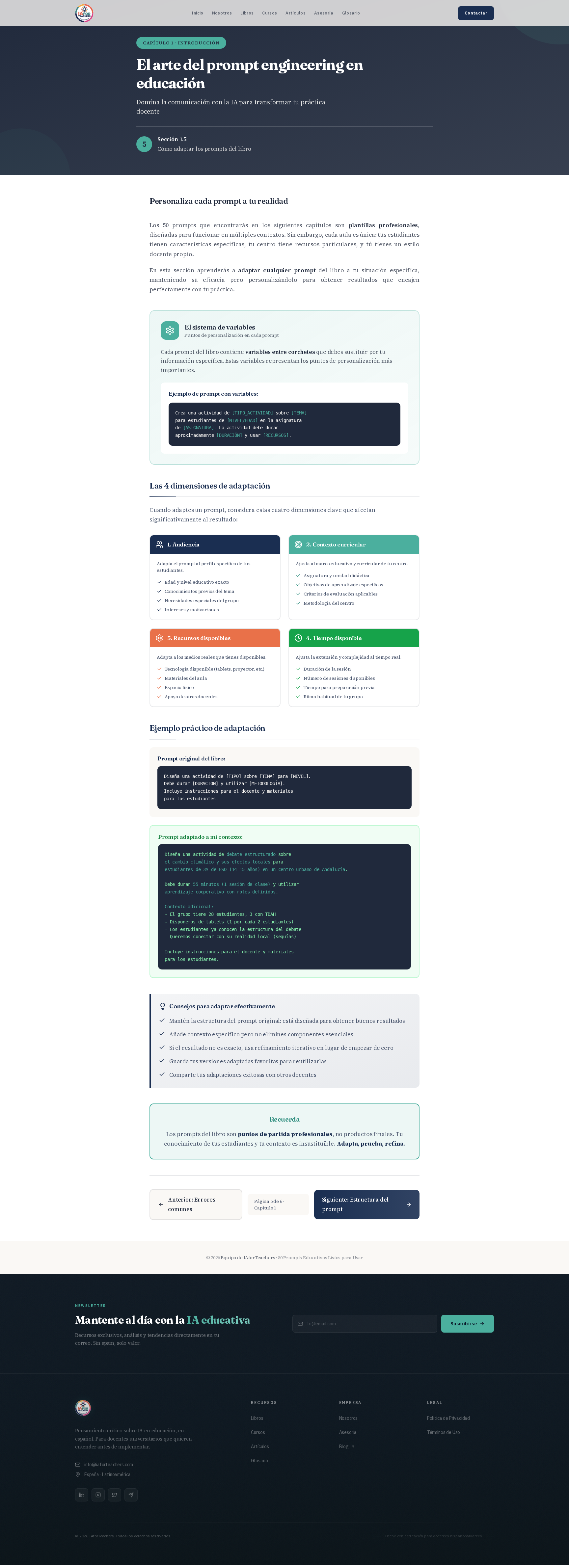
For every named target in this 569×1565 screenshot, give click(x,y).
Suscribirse (463, 1324)
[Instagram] (98, 1494)
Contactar (476, 13)
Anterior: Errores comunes (191, 1204)
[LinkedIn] (81, 1494)
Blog (344, 1446)
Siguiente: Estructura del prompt (355, 1204)
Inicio (197, 13)
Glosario (351, 13)
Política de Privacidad (448, 1418)
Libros (247, 13)
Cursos (269, 13)
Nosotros (222, 13)
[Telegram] (131, 1494)
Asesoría (324, 13)
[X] (114, 1494)
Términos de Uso (443, 1432)
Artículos (295, 13)
